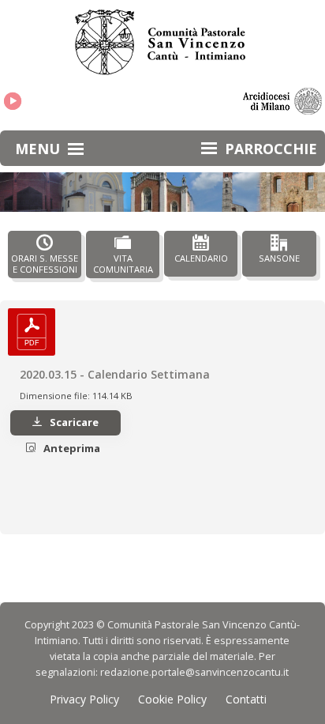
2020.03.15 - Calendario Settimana (115, 374)
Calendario (201, 258)
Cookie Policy (172, 699)
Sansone (279, 258)
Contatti (246, 699)
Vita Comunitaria (123, 263)
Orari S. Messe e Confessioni (44, 263)
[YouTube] (12, 101)
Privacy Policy (84, 699)
